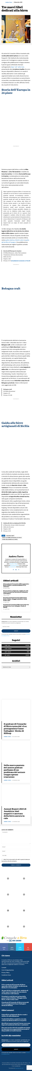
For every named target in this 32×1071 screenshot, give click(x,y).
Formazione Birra (14, 565)
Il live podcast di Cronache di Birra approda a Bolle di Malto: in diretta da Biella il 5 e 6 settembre (16, 585)
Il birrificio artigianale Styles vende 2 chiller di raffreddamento (14, 1015)
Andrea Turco (8, 2)
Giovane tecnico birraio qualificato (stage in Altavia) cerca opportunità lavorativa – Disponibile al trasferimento (16, 1029)
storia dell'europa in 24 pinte (9, 539)
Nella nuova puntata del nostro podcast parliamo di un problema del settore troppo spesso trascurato (14, 771)
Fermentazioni (12, 567)
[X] (18, 569)
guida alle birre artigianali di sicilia (12, 537)
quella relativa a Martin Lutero (14, 240)
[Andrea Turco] (3, 2)
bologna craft (10, 535)
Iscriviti (16, 631)
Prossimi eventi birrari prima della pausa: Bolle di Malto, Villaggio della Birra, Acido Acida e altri (15, 599)
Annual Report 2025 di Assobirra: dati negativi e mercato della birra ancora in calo (15, 813)
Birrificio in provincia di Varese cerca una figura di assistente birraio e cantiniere (16, 1024)
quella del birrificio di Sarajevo (15, 241)
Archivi (16, 661)
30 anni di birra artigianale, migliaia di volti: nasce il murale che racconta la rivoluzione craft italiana (15, 592)
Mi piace (27, 645)
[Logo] (14, 939)
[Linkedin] (16, 569)
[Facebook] (13, 569)
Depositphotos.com (19, 1068)
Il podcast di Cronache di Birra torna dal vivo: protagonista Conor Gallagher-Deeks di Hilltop (16, 606)
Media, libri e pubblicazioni (10, 39)
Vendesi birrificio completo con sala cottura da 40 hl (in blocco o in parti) (14, 1019)
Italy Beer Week (13, 564)
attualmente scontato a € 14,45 (20, 260)
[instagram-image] (8, 878)
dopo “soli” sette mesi (17, 67)
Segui (28, 648)
